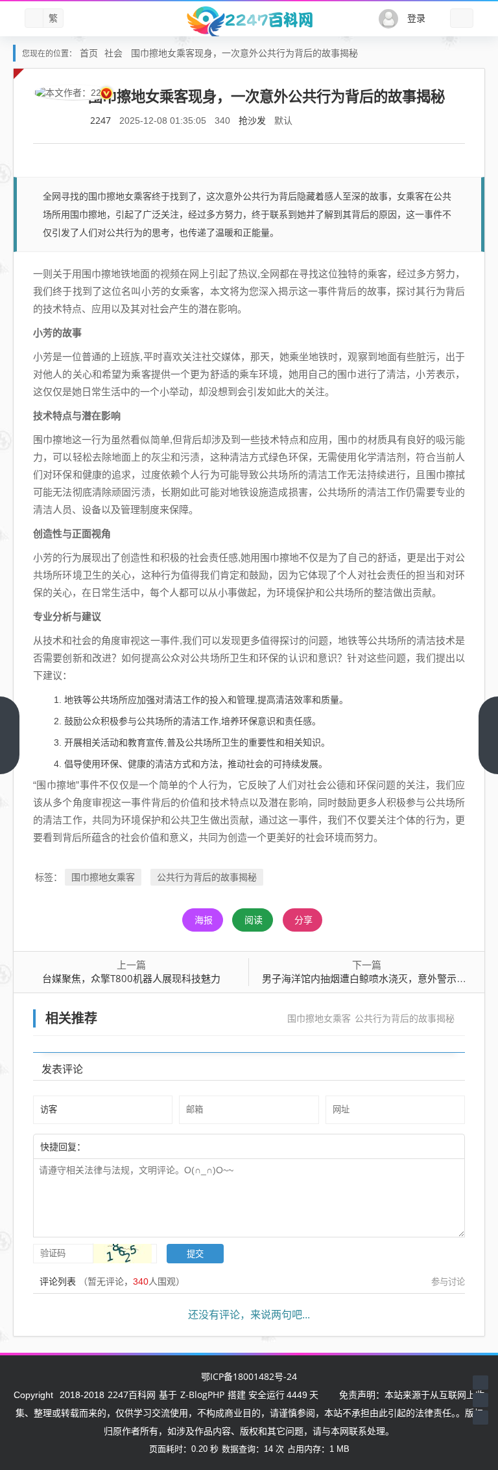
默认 (283, 120)
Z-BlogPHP (202, 1394)
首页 (89, 53)
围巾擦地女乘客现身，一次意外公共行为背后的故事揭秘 (244, 53)
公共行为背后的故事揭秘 (207, 877)
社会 (113, 53)
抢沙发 (252, 120)
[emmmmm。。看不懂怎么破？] (121, 1146)
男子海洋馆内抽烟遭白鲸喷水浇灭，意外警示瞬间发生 (378, 978)
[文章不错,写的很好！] (115, 1146)
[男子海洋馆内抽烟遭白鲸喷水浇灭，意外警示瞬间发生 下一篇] (488, 735)
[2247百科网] (249, 21)
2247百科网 (132, 1394)
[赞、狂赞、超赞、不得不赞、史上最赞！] (127, 1146)
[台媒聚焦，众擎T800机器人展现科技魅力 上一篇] (9, 735)
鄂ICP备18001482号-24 (249, 1376)
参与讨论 (448, 1281)
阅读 (253, 919)
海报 (204, 919)
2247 (100, 120)
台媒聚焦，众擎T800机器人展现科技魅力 (131, 978)
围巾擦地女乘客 (103, 877)
